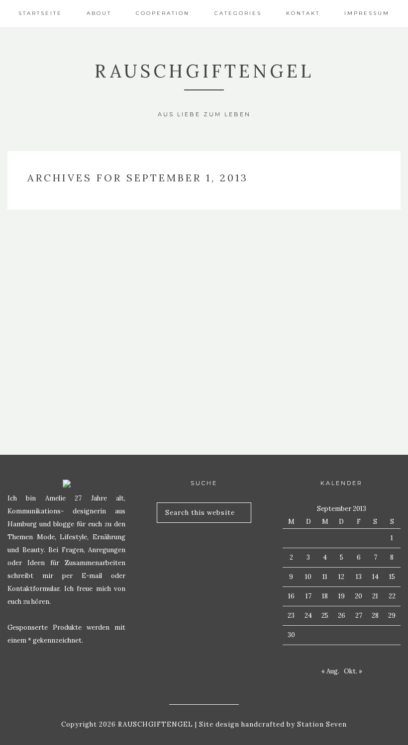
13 (359, 577)
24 (308, 615)
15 (392, 577)
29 (392, 615)
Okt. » (353, 671)
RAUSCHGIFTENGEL (204, 71)
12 (341, 577)
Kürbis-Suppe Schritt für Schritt (68, 357)
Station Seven (321, 724)
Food (69, 324)
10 (308, 577)
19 (341, 596)
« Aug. (330, 671)
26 (341, 615)
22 (392, 596)
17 (308, 596)
